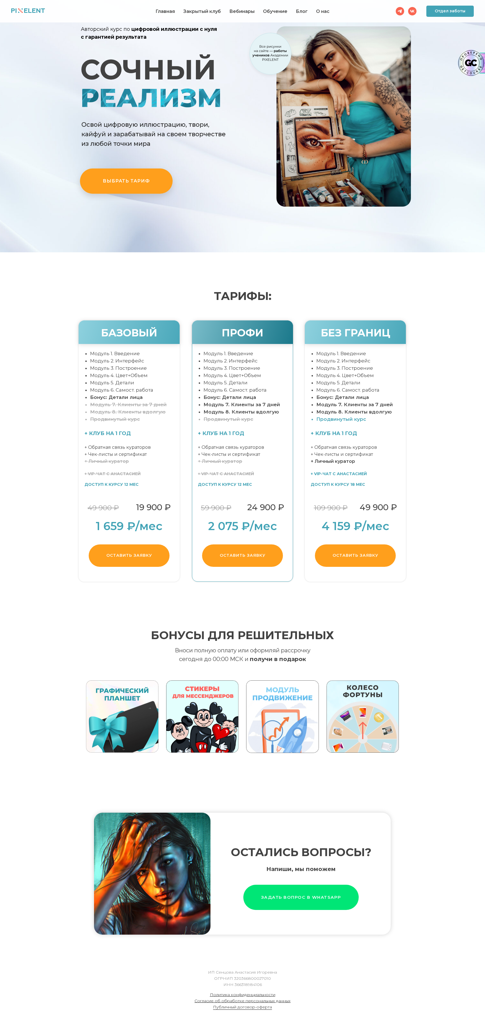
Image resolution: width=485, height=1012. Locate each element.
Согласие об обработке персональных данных (242, 1000)
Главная (165, 11)
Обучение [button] (275, 11)
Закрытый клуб (202, 11)
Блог (302, 11)
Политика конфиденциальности (242, 994)
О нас (323, 11)
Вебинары (242, 11)
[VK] (412, 11)
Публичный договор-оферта (242, 1006)
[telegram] (400, 11)
